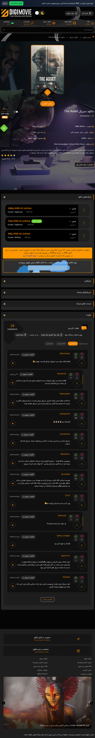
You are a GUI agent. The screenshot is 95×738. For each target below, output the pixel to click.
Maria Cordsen (69, 144)
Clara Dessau (58, 144)
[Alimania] (82, 586)
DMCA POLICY (42, 674)
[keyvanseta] (82, 443)
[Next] (91, 703)
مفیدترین (49, 343)
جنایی (86, 132)
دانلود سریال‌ (43, 659)
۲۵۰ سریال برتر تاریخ (41, 666)
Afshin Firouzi (80, 144)
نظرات (88, 315)
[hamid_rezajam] (82, 545)
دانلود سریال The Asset (56, 37)
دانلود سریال (73, 37)
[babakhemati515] (82, 363)
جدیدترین (73, 343)
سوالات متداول (42, 670)
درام (81, 132)
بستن (5, 3)
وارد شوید (70, 13)
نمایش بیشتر (47, 599)
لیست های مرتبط (83, 303)
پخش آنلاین (47, 103)
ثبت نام (85, 13)
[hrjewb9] (77, 383)
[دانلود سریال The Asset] (47, 69)
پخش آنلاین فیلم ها (85, 662)
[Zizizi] (82, 505)
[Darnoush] (77, 525)
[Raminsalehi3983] (82, 403)
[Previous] (3, 703)
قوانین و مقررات (86, 674)
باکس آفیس (87, 670)
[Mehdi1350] (82, 463)
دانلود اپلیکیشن (16, 3)
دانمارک (30, 138)
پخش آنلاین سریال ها (40, 662)
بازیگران (87, 281)
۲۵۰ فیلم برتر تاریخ (85, 666)
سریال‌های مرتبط (84, 292)
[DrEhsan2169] (82, 423)
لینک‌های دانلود (84, 197)
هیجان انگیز (75, 132)
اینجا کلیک (31, 255)
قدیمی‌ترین (61, 343)
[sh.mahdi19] (82, 484)
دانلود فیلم (88, 659)
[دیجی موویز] (16, 18)
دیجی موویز (87, 37)
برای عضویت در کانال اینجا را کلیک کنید (47, 268)
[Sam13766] (82, 565)
